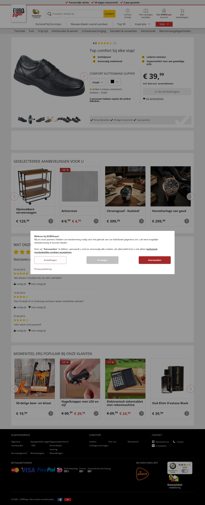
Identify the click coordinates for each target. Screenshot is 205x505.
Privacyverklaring (43, 269)
